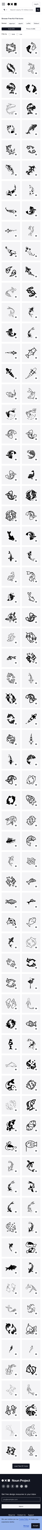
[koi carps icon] (31, 1125)
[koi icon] (11, 1024)
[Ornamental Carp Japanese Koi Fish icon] (11, 1003)
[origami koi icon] (11, 1430)
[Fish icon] (31, 1003)
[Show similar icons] (16, 53)
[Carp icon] (11, 1044)
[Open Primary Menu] (3, 4)
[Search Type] (5, 10)
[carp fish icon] (11, 1085)
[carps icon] (11, 1410)
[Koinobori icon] (31, 1146)
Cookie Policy (24, 1519)
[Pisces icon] (11, 1105)
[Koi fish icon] (11, 48)
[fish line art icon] (11, 1308)
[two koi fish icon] (11, 963)
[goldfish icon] (11, 1268)
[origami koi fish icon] (31, 963)
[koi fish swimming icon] (31, 942)
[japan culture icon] (31, 1308)
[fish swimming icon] (31, 1288)
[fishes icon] (11, 1329)
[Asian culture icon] (11, 1369)
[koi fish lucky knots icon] (31, 983)
